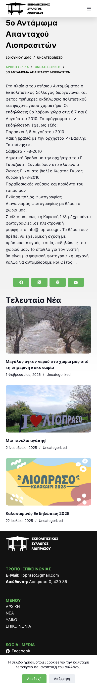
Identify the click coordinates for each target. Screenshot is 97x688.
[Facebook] (21, 282)
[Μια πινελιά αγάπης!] (48, 409)
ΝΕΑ (10, 613)
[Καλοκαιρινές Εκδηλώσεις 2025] (48, 482)
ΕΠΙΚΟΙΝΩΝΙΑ (18, 626)
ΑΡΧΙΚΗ (13, 606)
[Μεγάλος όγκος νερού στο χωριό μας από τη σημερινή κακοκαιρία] (48, 330)
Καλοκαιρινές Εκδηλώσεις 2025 (37, 513)
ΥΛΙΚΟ (11, 619)
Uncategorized (50, 57)
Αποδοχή (34, 679)
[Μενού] (89, 8)
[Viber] (57, 282)
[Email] (76, 282)
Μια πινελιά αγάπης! (26, 440)
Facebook (21, 650)
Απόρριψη (62, 679)
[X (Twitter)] (39, 282)
